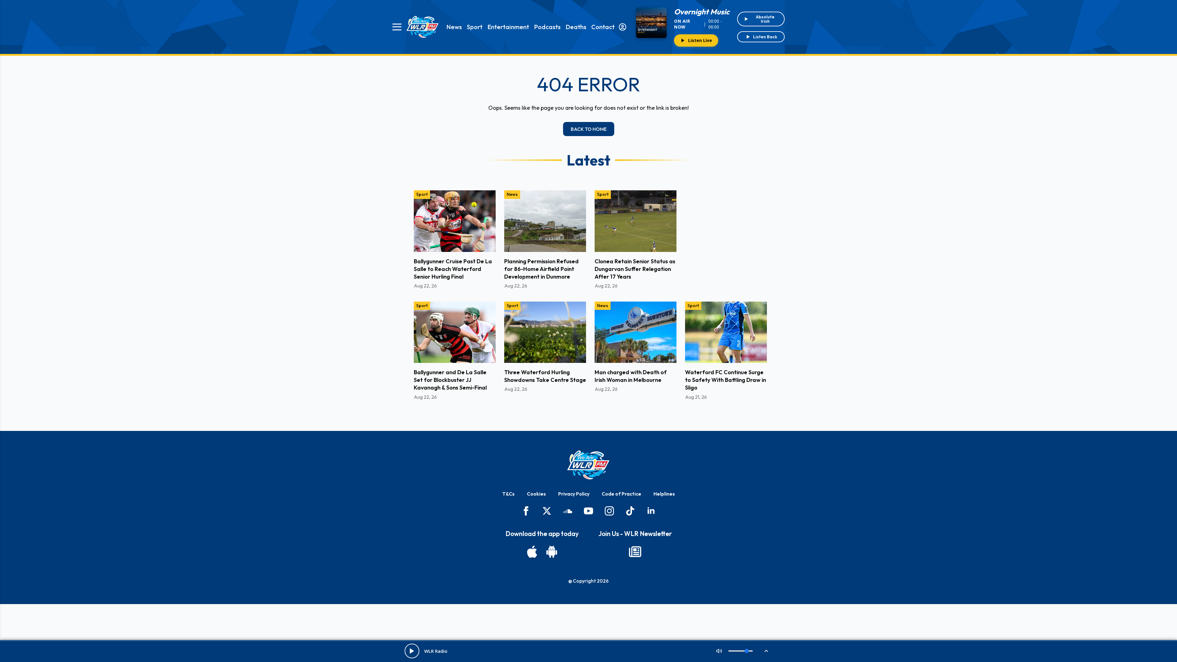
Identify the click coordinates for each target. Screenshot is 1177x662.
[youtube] (588, 510)
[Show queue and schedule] (766, 651)
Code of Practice (621, 494)
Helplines (664, 494)
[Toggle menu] (397, 27)
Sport (474, 27)
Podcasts (547, 27)
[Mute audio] (719, 651)
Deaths (576, 27)
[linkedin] (651, 510)
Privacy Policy (573, 494)
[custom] (567, 510)
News (454, 27)
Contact (603, 27)
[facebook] (526, 510)
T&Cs (508, 494)
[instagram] (609, 510)
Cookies (536, 494)
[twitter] (546, 510)
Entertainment (508, 27)
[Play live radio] (412, 651)
